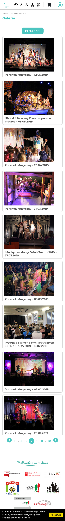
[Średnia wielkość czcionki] (26, 4)
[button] (33, 31)
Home (6, 14)
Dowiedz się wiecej (20, 518)
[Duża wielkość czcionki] (32, 5)
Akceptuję (56, 515)
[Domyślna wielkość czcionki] (21, 5)
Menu (6, 7)
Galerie (13, 14)
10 (49, 440)
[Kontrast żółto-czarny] (16, 4)
